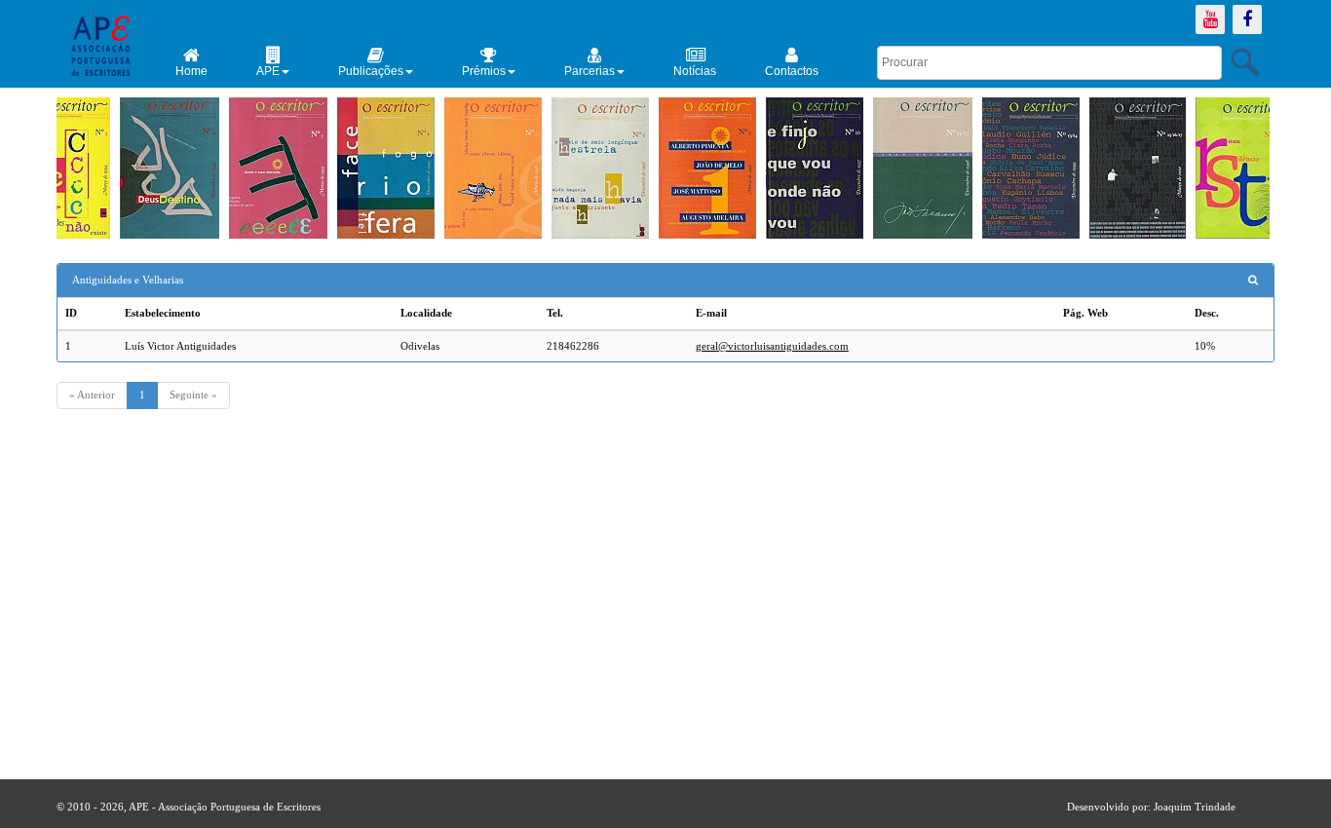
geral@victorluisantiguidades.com (772, 346)
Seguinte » (193, 394)
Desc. (1207, 313)
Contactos (791, 71)
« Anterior (92, 394)
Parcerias (589, 71)
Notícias (694, 71)
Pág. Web (1085, 313)
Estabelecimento (163, 313)
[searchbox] (1049, 63)
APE (268, 71)
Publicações (370, 71)
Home (191, 71)
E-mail (711, 313)
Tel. (555, 313)
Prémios (484, 71)
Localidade (426, 313)
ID (71, 313)
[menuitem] (191, 62)
